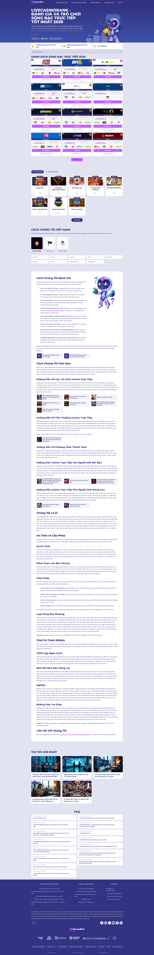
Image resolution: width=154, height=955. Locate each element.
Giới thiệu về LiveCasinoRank (110, 889)
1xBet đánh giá (46, 104)
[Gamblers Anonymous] (49, 938)
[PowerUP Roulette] (58, 206)
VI (32, 923)
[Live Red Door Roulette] (95, 186)
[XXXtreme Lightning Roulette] (58, 186)
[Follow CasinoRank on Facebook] (101, 922)
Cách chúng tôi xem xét (114, 893)
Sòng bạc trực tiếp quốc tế (86, 902)
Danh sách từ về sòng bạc (86, 888)
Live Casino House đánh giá (107, 129)
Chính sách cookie (51, 952)
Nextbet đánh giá (108, 104)
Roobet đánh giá (76, 129)
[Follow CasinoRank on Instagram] (105, 922)
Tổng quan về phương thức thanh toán (85, 895)
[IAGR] (40, 938)
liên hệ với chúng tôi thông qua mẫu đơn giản (75, 734)
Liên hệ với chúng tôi (114, 899)
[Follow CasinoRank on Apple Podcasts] (121, 922)
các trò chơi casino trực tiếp (55, 310)
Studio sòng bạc (95, 2)
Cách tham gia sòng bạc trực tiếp (49, 888)
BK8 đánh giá (77, 79)
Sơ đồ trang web (103, 952)
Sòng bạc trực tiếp (61, 2)
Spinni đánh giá (77, 153)
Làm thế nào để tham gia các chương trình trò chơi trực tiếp (48, 903)
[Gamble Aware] (96, 938)
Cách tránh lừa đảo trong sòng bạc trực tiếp (49, 896)
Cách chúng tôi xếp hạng (114, 896)
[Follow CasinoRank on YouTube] (113, 922)
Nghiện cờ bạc (86, 899)
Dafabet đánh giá (108, 153)
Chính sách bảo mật (77, 952)
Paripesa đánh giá (77, 104)
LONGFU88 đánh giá (46, 79)
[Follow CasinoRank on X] (109, 922)
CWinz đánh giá (46, 129)
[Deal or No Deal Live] (39, 206)
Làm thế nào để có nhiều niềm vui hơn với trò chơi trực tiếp (48, 892)
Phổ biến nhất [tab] (38, 172)
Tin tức (120, 2)
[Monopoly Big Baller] (114, 186)
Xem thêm (76, 159)
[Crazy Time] (39, 186)
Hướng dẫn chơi (109, 2)
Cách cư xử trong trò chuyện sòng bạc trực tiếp (49, 899)
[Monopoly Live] (77, 186)
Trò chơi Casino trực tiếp (78, 2)
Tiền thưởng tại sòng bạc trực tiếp (86, 891)
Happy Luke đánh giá (46, 153)
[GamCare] (60, 938)
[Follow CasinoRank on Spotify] (117, 922)
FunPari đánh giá (107, 79)
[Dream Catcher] (77, 206)
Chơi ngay (46, 76)
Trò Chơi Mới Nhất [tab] (53, 172)
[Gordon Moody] (74, 938)
